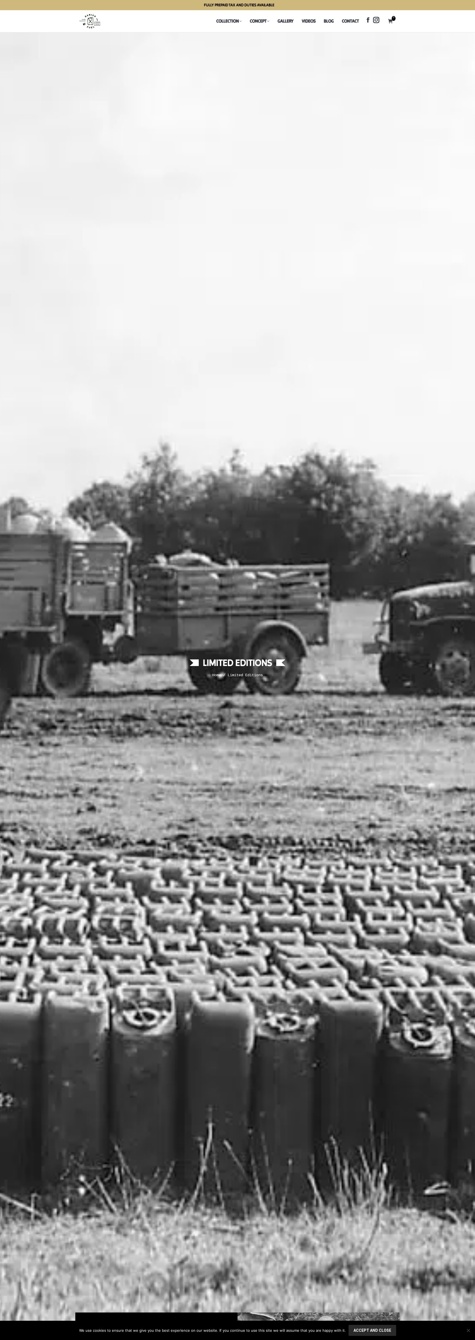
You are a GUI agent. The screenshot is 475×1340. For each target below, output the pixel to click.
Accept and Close (372, 1330)
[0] (392, 21)
